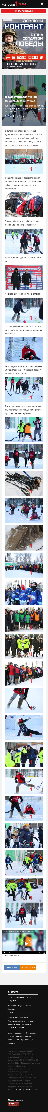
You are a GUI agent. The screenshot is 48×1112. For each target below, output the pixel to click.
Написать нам (30, 1033)
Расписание (19, 997)
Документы (26, 1024)
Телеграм (11, 1009)
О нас (10, 997)
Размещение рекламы (17, 1021)
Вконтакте (12, 1006)
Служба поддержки (16, 1033)
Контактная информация (18, 1018)
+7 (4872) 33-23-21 (24, 1089)
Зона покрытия (14, 1024)
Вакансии (31, 1021)
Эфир (28, 997)
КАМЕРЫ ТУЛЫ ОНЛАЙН (24, 11)
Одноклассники (24, 1006)
